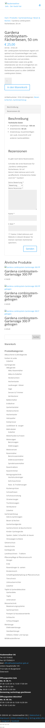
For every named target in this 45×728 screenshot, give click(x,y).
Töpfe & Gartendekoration (15, 589)
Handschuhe (10, 546)
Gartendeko (11, 592)
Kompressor (11, 422)
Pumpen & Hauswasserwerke (18, 613)
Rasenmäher (11, 453)
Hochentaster (13, 381)
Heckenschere (13, 378)
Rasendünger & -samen (15, 567)
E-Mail (11, 224)
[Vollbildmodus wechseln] (3, 724)
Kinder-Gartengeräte (14, 531)
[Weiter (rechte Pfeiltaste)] (3, 727)
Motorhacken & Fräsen (15, 436)
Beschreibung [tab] (12, 107)
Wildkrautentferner (12, 638)
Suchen (36, 337)
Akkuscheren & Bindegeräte (16, 355)
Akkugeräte (10, 368)
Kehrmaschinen (14, 481)
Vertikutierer (13, 396)
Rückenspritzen (12, 488)
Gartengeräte (10, 365)
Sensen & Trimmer (15, 392)
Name (11, 214)
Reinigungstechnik (13, 474)
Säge (10, 389)
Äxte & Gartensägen (14, 517)
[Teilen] (6, 724)
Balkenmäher (11, 400)
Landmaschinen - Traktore (15, 553)
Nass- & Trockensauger (17, 485)
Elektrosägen (13, 446)
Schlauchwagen (12, 621)
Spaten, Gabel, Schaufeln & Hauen (20, 535)
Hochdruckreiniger (15, 477)
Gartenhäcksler (12, 407)
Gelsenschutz (10, 542)
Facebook (15, 721)
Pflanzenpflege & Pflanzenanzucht (18, 557)
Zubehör (9, 361)
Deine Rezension (15, 188)
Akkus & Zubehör (15, 374)
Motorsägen (11, 439)
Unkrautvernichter (13, 582)
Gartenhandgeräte (13, 524)
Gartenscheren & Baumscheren (19, 528)
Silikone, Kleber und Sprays (17, 635)
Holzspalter (10, 418)
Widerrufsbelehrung (19, 718)
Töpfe (8, 596)
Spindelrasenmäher (16, 463)
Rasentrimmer (12, 471)
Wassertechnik (10, 603)
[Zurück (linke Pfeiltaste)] (1, 727)
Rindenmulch (11, 571)
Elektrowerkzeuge (13, 627)
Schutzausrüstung (13, 495)
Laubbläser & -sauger (15, 425)
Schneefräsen (11, 492)
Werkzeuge (9, 624)
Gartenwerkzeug (25, 18)
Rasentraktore (12, 467)
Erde (8, 564)
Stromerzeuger (12, 499)
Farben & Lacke (11, 358)
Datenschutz (35, 715)
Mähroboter (11, 429)
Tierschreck (11, 578)
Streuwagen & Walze (14, 539)
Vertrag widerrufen (37, 718)
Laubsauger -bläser (16, 385)
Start (6, 18)
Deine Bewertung (16, 182)
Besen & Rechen (12, 520)
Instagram (5, 721)
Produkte (13, 18)
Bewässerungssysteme (15, 606)
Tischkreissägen (12, 503)
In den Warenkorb (17, 87)
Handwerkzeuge (12, 631)
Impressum (4, 718)
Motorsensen (11, 449)
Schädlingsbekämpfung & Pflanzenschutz (23, 575)
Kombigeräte (10, 550)
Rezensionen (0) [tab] (13, 111)
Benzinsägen (13, 442)
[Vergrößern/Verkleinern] (1, 724)
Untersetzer (11, 600)
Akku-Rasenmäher (15, 370)
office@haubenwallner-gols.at (16, 663)
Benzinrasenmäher (16, 456)
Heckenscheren (12, 411)
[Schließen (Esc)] (8, 724)
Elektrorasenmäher (16, 460)
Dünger (9, 560)
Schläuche (10, 617)
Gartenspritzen (12, 610)
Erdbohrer (10, 403)
